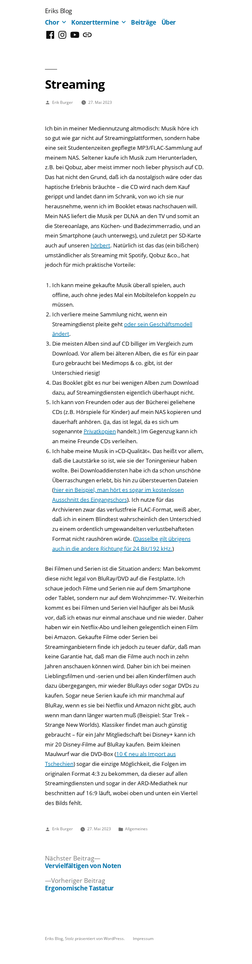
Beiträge (143, 22)
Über (168, 22)
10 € (122, 754)
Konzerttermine (95, 22)
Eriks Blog (58, 11)
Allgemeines (136, 828)
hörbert (100, 245)
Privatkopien (100, 431)
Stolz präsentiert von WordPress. (95, 938)
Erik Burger (62, 102)
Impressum (143, 938)
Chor (52, 22)
